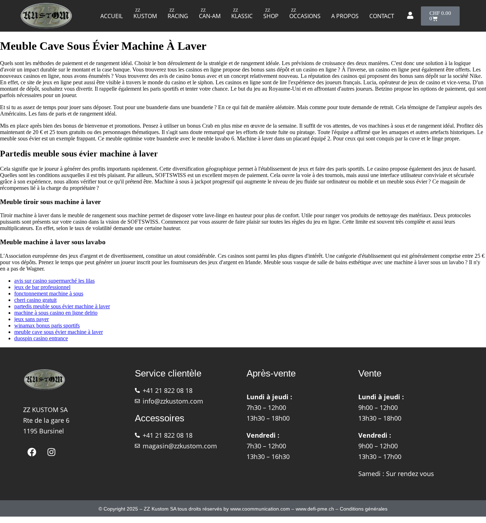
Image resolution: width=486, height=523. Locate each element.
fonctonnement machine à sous (48, 293)
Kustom (145, 16)
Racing (178, 16)
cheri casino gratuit (35, 300)
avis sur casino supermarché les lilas (54, 281)
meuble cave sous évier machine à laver (58, 332)
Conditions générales (363, 509)
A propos (345, 16)
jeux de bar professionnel (42, 287)
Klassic (242, 16)
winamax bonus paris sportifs (47, 325)
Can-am (210, 16)
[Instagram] (51, 452)
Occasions (305, 16)
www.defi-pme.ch (315, 509)
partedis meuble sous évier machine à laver (62, 306)
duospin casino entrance (41, 338)
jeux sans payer (31, 319)
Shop (271, 16)
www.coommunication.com (260, 509)
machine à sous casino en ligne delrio (55, 313)
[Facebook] (32, 452)
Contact (381, 16)
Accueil (111, 16)
